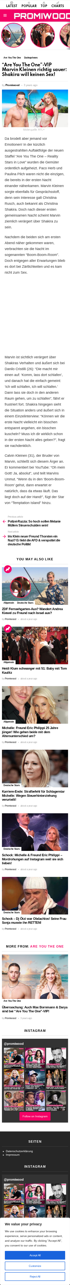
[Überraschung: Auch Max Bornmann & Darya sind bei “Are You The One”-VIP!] (35, 976)
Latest (11, 6)
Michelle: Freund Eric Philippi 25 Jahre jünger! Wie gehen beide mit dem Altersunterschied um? (30, 732)
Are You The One (47, 946)
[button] (14, 1058)
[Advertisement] (35, 314)
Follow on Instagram (35, 1116)
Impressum (13, 1154)
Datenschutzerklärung (19, 1151)
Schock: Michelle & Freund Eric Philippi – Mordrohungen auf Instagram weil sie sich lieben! (32, 859)
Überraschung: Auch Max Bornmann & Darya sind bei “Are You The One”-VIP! (34, 1009)
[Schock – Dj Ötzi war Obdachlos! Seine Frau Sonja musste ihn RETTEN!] (35, 895)
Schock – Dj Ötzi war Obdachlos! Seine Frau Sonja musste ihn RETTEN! (34, 921)
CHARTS (57, 6)
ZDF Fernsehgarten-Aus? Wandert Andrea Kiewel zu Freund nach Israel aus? (13, 37)
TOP (44, 6)
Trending (8, 569)
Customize (35, 1265)
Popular (29, 6)
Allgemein (9, 602)
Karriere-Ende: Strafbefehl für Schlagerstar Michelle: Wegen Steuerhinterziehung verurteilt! (33, 795)
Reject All (35, 1276)
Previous (2, 36)
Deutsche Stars (25, 602)
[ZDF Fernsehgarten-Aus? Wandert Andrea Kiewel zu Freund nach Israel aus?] (35, 586)
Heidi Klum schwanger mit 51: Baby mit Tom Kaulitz (42, 40)
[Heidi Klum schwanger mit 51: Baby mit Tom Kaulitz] (35, 645)
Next (68, 36)
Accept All (35, 1255)
